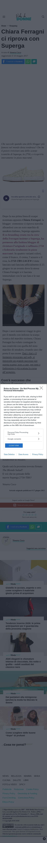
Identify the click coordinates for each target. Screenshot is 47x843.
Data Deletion (9, 454)
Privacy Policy (37, 454)
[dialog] (23, 421)
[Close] (42, 388)
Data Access (23, 454)
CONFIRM (14, 446)
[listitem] (23, 433)
